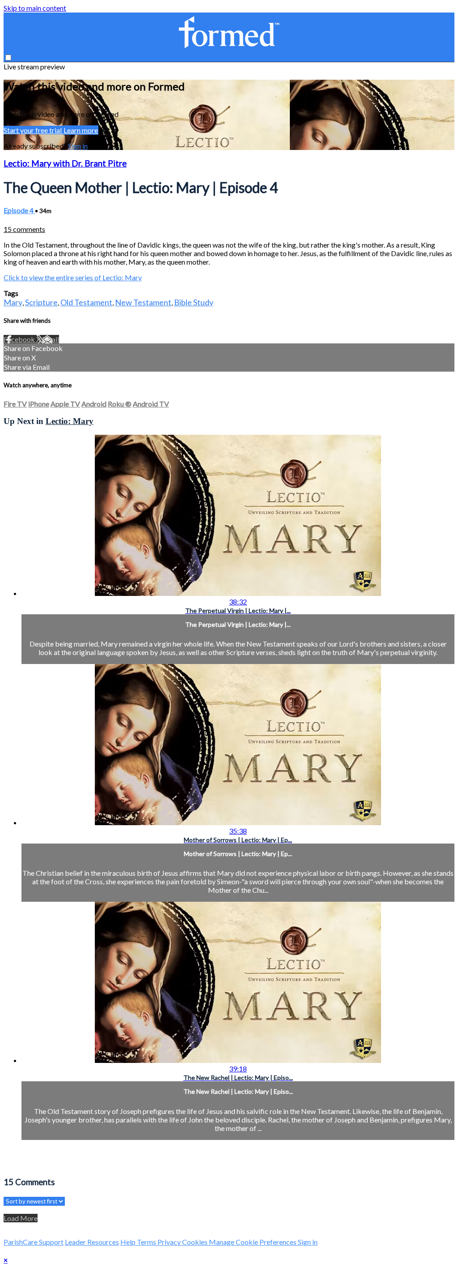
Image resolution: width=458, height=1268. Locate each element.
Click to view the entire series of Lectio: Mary (73, 277)
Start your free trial (33, 130)
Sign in (78, 145)
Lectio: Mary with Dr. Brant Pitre (65, 163)
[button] (8, 57)
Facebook (20, 339)
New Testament (143, 302)
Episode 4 (19, 210)
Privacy (169, 1242)
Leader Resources (92, 1242)
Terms (147, 1242)
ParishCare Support (34, 1242)
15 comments (24, 229)
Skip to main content (35, 8)
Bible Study (193, 302)
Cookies (195, 1242)
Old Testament (86, 302)
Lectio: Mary (69, 421)
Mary (13, 302)
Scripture (41, 302)
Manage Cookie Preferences (253, 1242)
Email (50, 339)
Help (128, 1242)
